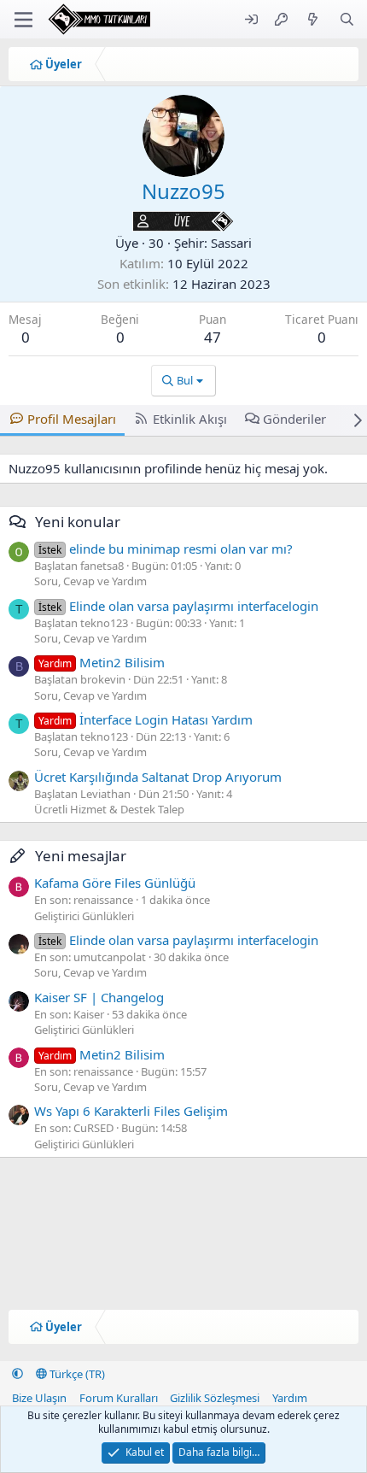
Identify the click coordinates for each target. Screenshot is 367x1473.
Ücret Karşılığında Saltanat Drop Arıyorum (158, 776)
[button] (17, 1373)
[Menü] (23, 20)
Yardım (289, 1398)
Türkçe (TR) (76, 1374)
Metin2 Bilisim (101, 662)
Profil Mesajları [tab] (71, 418)
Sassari (231, 242)
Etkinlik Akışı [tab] (190, 418)
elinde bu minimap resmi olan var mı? (165, 548)
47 (212, 337)
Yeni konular (77, 521)
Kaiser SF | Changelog (99, 997)
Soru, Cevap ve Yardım (90, 581)
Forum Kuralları (118, 1398)
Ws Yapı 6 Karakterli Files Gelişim (131, 1110)
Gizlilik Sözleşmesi (214, 1398)
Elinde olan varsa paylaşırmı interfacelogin (178, 605)
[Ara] (347, 19)
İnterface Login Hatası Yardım (145, 719)
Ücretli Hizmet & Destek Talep (109, 809)
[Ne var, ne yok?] (312, 19)
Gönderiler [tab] (294, 418)
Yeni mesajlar (80, 856)
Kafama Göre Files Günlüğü (114, 882)
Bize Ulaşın (39, 1398)
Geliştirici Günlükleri (84, 916)
